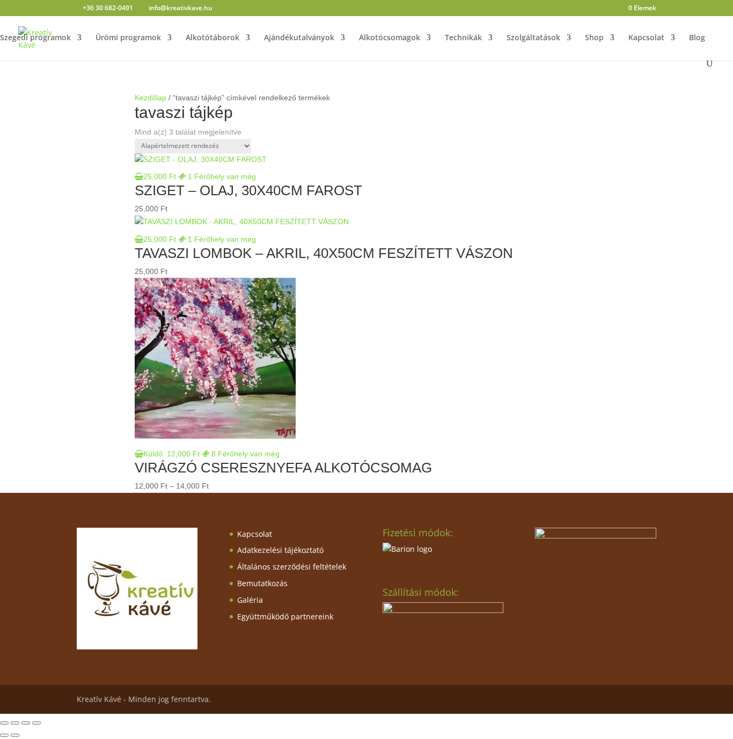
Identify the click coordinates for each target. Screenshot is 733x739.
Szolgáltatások (533, 38)
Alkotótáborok (212, 38)
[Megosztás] (25, 723)
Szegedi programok (35, 38)
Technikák (463, 38)
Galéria (250, 600)
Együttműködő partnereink (285, 616)
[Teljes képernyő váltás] (15, 723)
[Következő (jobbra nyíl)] (15, 735)
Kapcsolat (646, 38)
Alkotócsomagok (389, 38)
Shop (594, 38)
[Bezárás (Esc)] (36, 723)
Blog (697, 38)
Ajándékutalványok (299, 38)
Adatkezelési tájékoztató (280, 550)
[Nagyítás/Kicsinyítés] (4, 723)
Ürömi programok (128, 38)
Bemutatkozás (262, 583)
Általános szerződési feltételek (291, 566)
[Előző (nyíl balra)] (4, 735)
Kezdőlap (150, 97)
